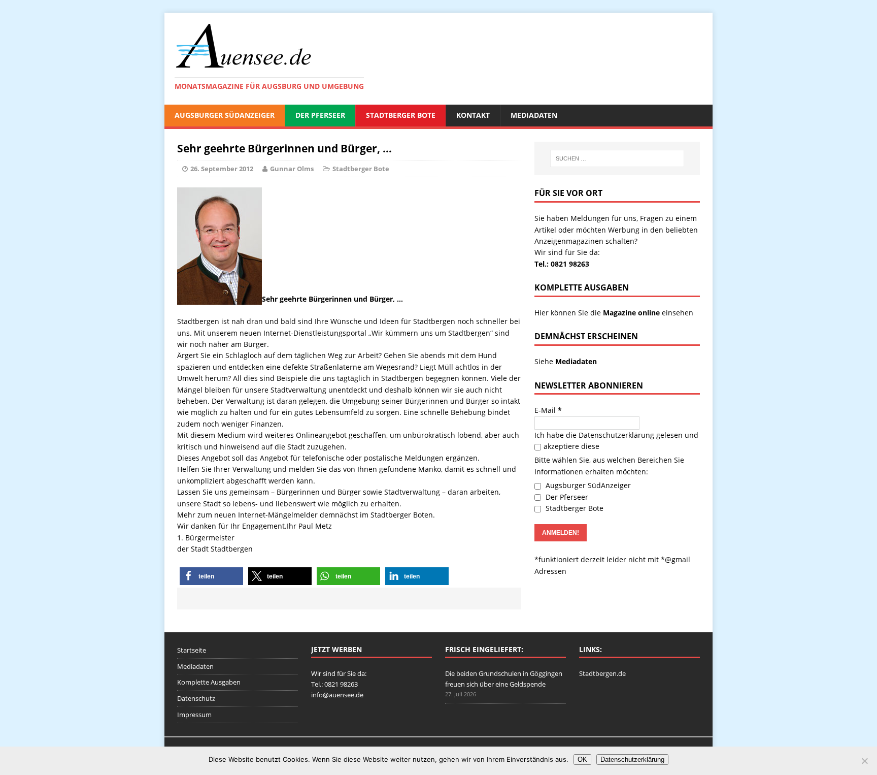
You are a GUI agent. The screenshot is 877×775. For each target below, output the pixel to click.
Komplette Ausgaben (209, 682)
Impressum (194, 714)
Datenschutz (196, 698)
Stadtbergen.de (602, 673)
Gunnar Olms (292, 168)
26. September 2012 (221, 168)
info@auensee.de (337, 694)
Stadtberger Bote (400, 115)
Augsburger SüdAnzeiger (225, 115)
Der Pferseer (320, 115)
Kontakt (473, 115)
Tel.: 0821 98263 (561, 264)
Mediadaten (534, 115)
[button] (211, 576)
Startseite (191, 650)
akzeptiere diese (571, 446)
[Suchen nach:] (617, 158)
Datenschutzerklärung (616, 435)
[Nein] (864, 761)
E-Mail (548, 410)
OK (582, 759)
